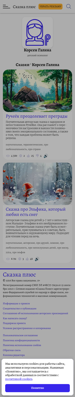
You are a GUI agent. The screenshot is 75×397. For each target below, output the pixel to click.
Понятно (37, 388)
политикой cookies (18, 379)
